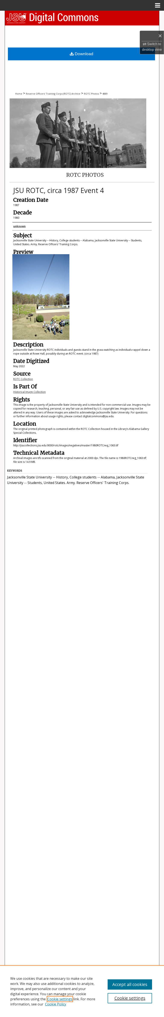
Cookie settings (59, 999)
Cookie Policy (55, 1004)
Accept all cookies (129, 984)
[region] (82, 991)
